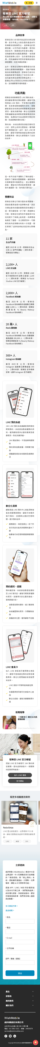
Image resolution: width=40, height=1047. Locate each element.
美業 (13, 25)
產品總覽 (9, 910)
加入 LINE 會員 (20, 775)
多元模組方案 (11, 906)
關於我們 (9, 1005)
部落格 (8, 996)
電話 (8, 927)
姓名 (8, 917)
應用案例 (6, 9)
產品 (8, 991)
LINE (6, 25)
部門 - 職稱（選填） (13, 958)
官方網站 (20, 781)
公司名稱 (10, 948)
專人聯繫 (29, 3)
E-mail (9, 937)
